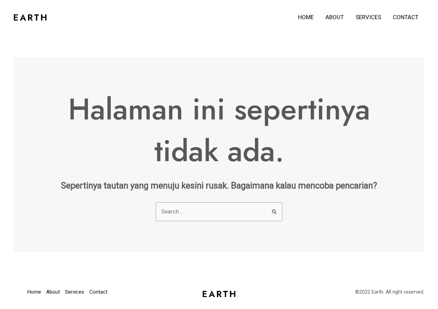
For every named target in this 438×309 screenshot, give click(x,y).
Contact (405, 17)
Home (306, 17)
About (334, 17)
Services (368, 17)
